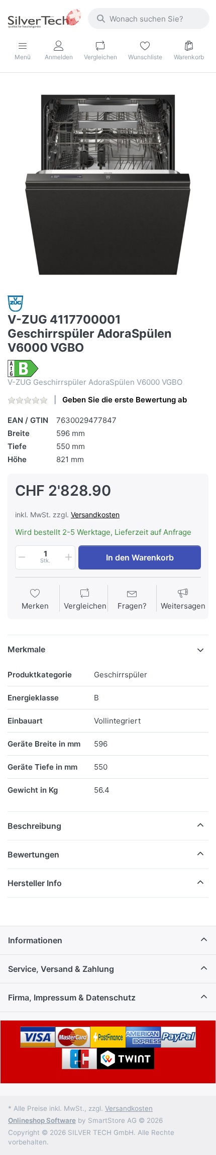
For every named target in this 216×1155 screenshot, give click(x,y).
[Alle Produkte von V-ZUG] (15, 303)
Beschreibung (34, 826)
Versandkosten (95, 514)
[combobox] (148, 18)
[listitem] (108, 185)
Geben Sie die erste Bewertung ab (124, 399)
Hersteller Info (35, 883)
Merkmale (26, 649)
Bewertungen (33, 854)
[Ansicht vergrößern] (108, 185)
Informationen (35, 940)
